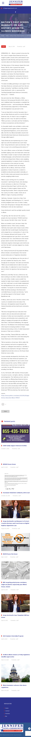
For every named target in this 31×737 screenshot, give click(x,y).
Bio (6, 716)
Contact (7, 711)
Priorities (7, 714)
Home (6, 708)
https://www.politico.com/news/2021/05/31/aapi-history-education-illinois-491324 (15, 397)
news (3, 47)
